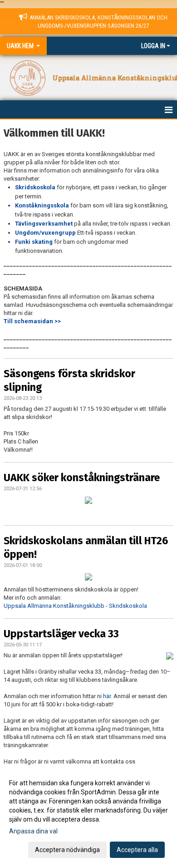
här (107, 696)
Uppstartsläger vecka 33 (61, 633)
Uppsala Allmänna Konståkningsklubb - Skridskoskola (75, 605)
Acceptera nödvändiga (67, 849)
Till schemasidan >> (32, 321)
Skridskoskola (35, 187)
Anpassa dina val (33, 831)
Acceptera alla (137, 849)
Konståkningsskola (42, 205)
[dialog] (88, 816)
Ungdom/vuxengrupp (45, 232)
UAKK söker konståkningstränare (82, 477)
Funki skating (34, 241)
